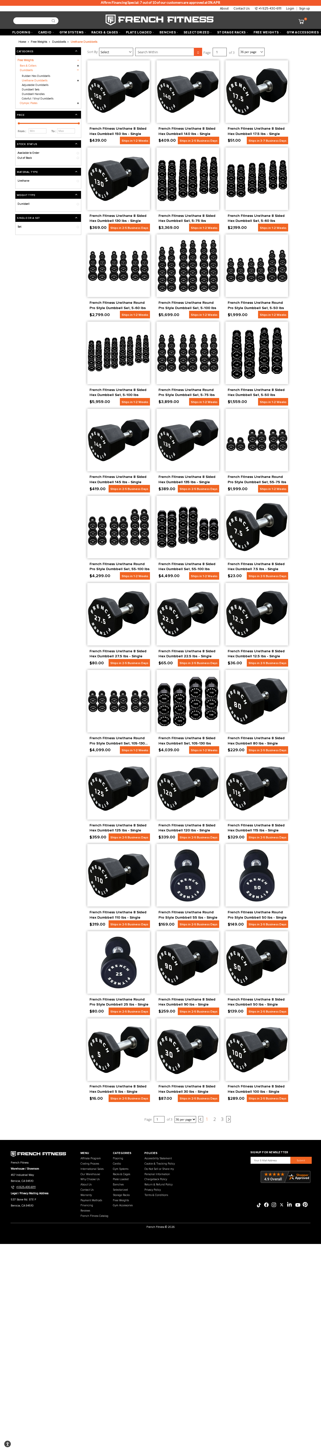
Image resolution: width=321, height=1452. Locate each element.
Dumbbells (26, 70)
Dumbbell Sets (30, 89)
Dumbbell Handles (33, 94)
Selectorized (120, 1189)
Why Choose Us (90, 1179)
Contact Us (241, 9)
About (224, 9)
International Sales (92, 1169)
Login (290, 9)
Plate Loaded (121, 1179)
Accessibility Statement (158, 1158)
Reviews (85, 1210)
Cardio (117, 1163)
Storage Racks (121, 1195)
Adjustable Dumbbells (35, 85)
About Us (86, 1184)
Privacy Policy (152, 1189)
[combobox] (34, 20)
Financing (87, 1205)
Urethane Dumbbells (34, 80)
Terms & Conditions (156, 1195)
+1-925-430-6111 (270, 9)
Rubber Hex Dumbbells (36, 76)
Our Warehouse (90, 1174)
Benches (118, 1184)
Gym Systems (120, 1169)
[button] (48, 115)
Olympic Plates (28, 103)
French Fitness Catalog (94, 1216)
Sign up (304, 9)
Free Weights (121, 1200)
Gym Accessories (123, 1205)
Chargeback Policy (155, 1179)
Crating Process (90, 1163)
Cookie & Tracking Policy (159, 1163)
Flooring (118, 1158)
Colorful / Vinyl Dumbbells (37, 98)
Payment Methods (91, 1200)
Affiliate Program (91, 1158)
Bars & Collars (28, 65)
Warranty (86, 1195)
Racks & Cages (121, 1174)
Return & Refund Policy (158, 1184)
